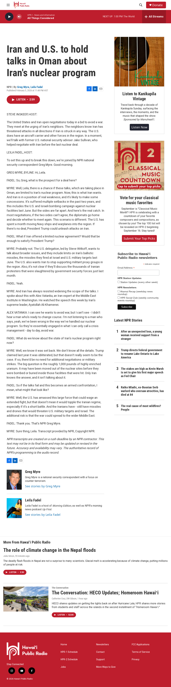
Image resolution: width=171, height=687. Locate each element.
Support (100, 659)
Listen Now (139, 127)
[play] (9, 17)
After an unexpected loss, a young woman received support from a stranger (141, 335)
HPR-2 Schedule (69, 659)
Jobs (63, 667)
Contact (100, 652)
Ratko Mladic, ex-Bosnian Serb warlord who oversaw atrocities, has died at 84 (142, 391)
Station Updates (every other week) (139, 282)
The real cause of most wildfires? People (141, 407)
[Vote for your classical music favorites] (139, 165)
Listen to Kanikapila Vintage (139, 96)
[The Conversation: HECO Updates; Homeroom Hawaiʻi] (25, 599)
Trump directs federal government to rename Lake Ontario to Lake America (141, 353)
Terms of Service (141, 652)
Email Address (126, 267)
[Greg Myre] (14, 480)
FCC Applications (140, 644)
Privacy (135, 659)
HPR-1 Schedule (69, 652)
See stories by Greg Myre (42, 486)
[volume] (19, 16)
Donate (157, 5)
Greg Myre (23, 87)
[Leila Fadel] (14, 508)
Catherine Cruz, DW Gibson (64, 598)
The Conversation (60, 587)
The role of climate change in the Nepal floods (49, 550)
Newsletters (102, 644)
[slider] (24, 16)
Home (64, 644)
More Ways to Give (106, 667)
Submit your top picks (139, 238)
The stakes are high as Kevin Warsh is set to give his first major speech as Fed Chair (142, 372)
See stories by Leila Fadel (42, 515)
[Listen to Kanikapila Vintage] (139, 61)
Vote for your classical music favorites (139, 200)
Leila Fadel (37, 87)
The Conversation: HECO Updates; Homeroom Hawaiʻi (105, 593)
